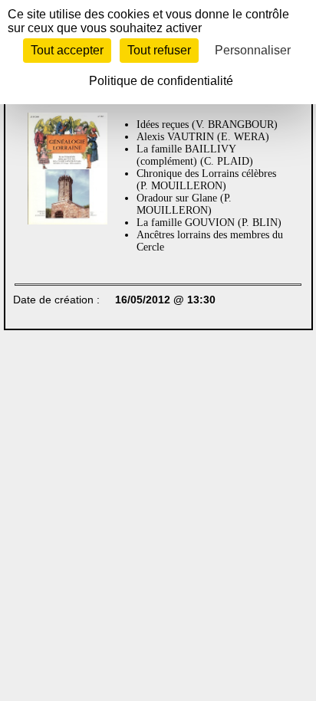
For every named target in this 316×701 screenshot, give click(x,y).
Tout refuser (159, 50)
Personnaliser (253, 50)
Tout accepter (67, 50)
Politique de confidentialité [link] (161, 80)
